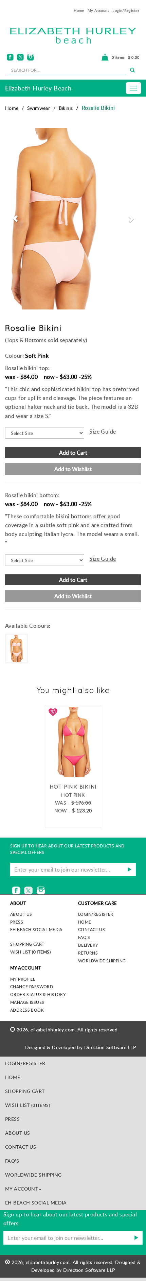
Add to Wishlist (73, 469)
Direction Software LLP (110, 1047)
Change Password (31, 986)
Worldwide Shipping (102, 960)
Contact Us (91, 929)
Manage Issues (27, 1002)
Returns (88, 953)
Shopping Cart (27, 944)
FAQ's (84, 937)
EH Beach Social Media (36, 929)
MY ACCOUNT (21, 1188)
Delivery (88, 945)
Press (16, 922)
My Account (98, 10)
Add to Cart (73, 452)
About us (21, 914)
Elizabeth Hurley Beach (38, 88)
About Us (17, 1133)
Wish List (30, 952)
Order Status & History (38, 994)
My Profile (22, 979)
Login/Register (125, 10)
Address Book (27, 1010)
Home (79, 10)
